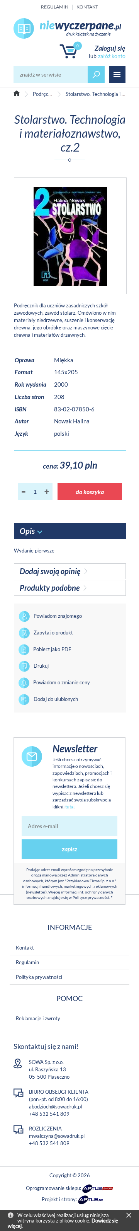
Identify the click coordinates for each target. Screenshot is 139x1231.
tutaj (70, 807)
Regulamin (54, 7)
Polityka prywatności (39, 977)
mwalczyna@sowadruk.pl (57, 1136)
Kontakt (87, 7)
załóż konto (111, 56)
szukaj (96, 74)
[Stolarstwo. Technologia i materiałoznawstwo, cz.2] (70, 236)
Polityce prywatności (91, 897)
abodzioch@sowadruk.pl (55, 1106)
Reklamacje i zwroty (38, 1018)
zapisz (69, 848)
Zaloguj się (110, 48)
